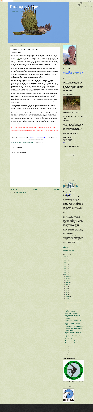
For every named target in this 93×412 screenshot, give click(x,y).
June (66, 288)
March (66, 294)
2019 (65, 270)
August (67, 284)
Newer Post (13, 189)
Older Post (57, 189)
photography (65, 247)
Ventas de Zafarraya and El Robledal (73, 302)
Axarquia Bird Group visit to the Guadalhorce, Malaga (71, 311)
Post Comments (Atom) (21, 192)
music (64, 248)
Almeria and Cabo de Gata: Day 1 (72, 342)
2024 (65, 260)
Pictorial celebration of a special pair (72, 300)
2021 (65, 266)
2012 (65, 353)
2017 (65, 274)
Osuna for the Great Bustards (71, 338)
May (66, 290)
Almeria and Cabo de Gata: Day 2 (72, 340)
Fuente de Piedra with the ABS (71, 308)
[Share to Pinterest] (42, 142)
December (67, 276)
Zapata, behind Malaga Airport (71, 313)
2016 (65, 346)
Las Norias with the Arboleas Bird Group (73, 328)
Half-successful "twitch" (70, 306)
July (66, 286)
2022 (65, 264)
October (67, 280)
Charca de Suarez (69, 330)
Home (35, 189)
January (67, 298)
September (67, 282)
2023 (65, 262)
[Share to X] (40, 142)
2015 (65, 347)
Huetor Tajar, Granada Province (71, 318)
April (66, 292)
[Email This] (37, 142)
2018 (65, 272)
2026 (65, 256)
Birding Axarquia (25, 7)
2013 (65, 352)
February (67, 296)
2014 (65, 350)
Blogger (53, 409)
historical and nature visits (68, 250)
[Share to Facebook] (41, 142)
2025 (65, 258)
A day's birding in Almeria (70, 304)
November (67, 278)
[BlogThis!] (38, 142)
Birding (64, 246)
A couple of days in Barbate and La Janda (74, 326)
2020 (65, 268)
